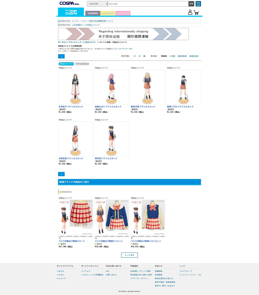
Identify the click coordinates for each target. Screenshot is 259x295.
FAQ (107, 271)
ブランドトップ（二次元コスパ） (82, 42)
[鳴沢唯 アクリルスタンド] (111, 139)
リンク (182, 266)
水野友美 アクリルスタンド (71, 158)
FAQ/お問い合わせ (113, 266)
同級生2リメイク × (66, 64)
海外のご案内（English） (165, 285)
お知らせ (158, 266)
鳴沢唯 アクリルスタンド (106, 158)
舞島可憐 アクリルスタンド (143, 106)
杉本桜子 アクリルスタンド (71, 106)
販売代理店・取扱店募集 (165, 282)
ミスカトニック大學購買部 (92, 274)
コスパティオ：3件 (125, 48)
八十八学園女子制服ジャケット (109, 241)
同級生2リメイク (65, 67)
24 (139, 56)
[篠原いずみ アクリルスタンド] (183, 87)
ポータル (62, 42)
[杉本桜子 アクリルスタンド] (75, 87)
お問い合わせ (111, 274)
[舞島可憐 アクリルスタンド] (147, 87)
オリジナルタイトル (89, 266)
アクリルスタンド (82, 64)
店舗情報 (158, 271)
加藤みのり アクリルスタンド (108, 106)
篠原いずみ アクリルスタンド (180, 106)
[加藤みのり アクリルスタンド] (111, 87)
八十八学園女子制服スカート (72, 241)
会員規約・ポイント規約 (140, 271)
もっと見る (129, 255)
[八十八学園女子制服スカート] (75, 217)
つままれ (60, 271)
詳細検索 (198, 4)
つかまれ (60, 274)
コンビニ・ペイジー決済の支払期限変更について (92, 21)
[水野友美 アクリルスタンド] (75, 139)
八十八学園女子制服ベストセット (146, 241)
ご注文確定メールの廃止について (86, 25)
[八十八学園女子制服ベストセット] (147, 217)
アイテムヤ (85, 271)
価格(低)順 (193, 56)
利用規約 (134, 266)
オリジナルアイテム (65, 266)
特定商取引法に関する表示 (141, 274)
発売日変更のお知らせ (164, 278)
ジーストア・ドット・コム (190, 274)
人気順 (172, 56)
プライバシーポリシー (139, 278)
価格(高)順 (182, 56)
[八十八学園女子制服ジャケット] (111, 217)
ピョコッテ (61, 278)
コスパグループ (185, 271)
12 (135, 56)
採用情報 (158, 274)
